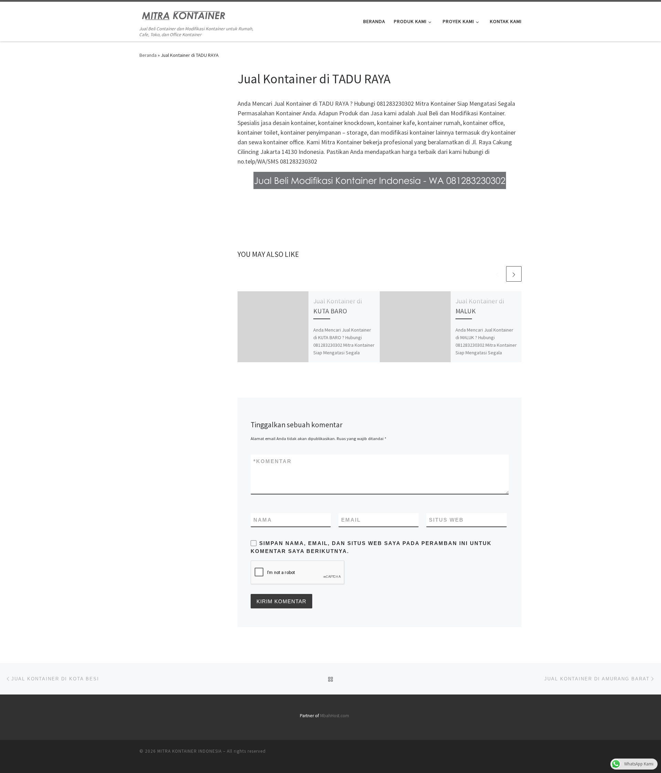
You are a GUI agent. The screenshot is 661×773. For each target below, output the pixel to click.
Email (351, 520)
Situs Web (446, 520)
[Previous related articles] (497, 274)
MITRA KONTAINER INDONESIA (189, 751)
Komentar (272, 461)
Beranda (148, 55)
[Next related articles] (514, 274)
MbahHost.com (334, 716)
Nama (262, 520)
